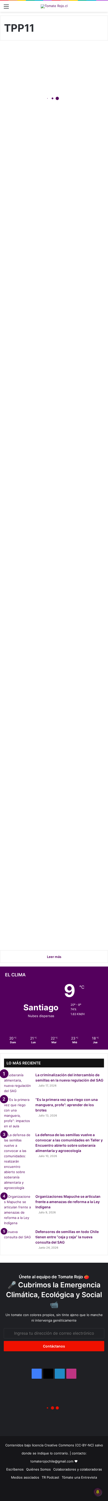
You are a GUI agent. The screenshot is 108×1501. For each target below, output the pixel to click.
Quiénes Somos (38, 1469)
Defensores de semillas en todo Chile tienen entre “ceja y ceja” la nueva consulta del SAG (53, 103)
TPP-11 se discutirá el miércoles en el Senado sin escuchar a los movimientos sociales (51, 632)
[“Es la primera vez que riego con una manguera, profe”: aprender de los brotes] (18, 1113)
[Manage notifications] (98, 1492)
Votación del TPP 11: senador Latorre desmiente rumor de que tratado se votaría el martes (52, 919)
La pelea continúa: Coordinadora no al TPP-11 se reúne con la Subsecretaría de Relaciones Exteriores (53, 224)
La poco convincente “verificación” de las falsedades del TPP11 (40, 348)
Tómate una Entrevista (79, 1477)
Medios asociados (25, 1477)
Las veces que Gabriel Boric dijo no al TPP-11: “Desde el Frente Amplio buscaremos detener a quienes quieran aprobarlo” (50, 748)
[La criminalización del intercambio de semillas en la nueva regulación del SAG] (18, 1083)
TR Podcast (50, 1477)
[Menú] (6, 8)
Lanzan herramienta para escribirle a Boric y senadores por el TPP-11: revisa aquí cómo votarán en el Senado (53, 511)
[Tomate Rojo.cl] (54, 6)
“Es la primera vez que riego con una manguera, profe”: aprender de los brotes (66, 1104)
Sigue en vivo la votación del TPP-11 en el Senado (51, 435)
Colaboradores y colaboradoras (77, 1469)
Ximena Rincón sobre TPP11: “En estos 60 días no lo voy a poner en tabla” (52, 839)
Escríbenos (15, 1469)
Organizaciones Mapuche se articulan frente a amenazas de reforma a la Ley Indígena (67, 1201)
